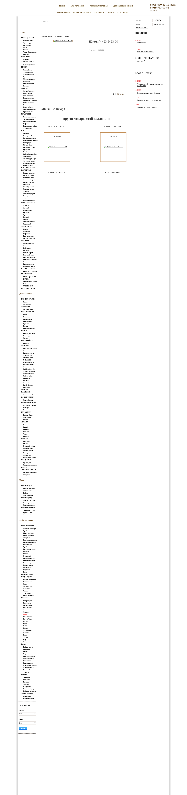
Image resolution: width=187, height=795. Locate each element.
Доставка (99, 12)
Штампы (58, 36)
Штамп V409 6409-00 (113, 172)
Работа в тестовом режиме (147, 107)
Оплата (111, 12)
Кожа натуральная (98, 5)
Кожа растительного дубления (148, 93)
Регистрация (159, 24)
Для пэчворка (77, 5)
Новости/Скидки (82, 12)
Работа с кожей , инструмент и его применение (150, 85)
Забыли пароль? (142, 28)
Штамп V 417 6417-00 (56, 126)
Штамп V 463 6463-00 (112, 126)
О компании (63, 12)
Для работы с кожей (123, 5)
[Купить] (118, 89)
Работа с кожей (46, 36)
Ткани (62, 5)
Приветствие (142, 43)
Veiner (67, 36)
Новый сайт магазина (145, 52)
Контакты (122, 12)
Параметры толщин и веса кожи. (149, 100)
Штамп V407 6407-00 (56, 172)
